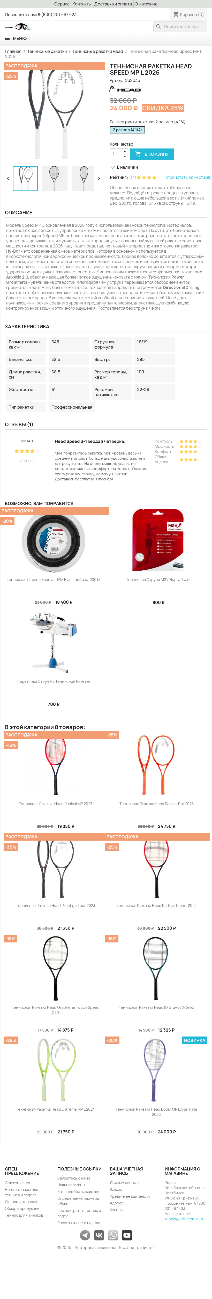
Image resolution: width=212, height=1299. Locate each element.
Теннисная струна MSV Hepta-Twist (158, 579)
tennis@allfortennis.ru (185, 1218)
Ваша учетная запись (126, 1171)
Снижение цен (18, 1182)
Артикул (117, 80)
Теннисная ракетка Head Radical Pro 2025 (156, 803)
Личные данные (124, 1182)
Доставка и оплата (113, 4)
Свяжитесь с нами (73, 1178)
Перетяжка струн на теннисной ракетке (53, 681)
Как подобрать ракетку (78, 1191)
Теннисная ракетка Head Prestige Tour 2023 (55, 905)
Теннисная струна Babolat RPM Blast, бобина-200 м (53, 579)
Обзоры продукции (22, 1208)
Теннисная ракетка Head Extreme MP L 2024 (55, 1109)
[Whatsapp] (113, 1234)
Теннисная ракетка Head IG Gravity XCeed (156, 1007)
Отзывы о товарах (21, 1201)
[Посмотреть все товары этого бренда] (125, 89)
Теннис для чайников (24, 1215)
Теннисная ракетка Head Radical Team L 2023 (156, 905)
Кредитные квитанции (130, 1196)
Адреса (116, 1203)
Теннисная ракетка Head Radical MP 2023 (55, 803)
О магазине (146, 4)
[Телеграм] (85, 1234)
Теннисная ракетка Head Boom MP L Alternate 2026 (156, 1112)
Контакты (82, 4)
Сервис (62, 4)
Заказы (116, 1189)
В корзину (152, 154)
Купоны (116, 1209)
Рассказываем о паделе (78, 1222)
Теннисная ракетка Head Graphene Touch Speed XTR (56, 1010)
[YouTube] (127, 1234)
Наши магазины (71, 1184)
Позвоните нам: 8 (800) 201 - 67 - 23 (41, 14)
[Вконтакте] (99, 1234)
